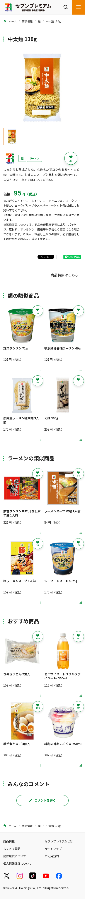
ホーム (12, 21)
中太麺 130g (53, 21)
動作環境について (14, 856)
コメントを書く (45, 800)
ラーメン (34, 158)
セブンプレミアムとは (59, 841)
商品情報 (27, 21)
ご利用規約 (52, 856)
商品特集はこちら (64, 274)
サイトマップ (53, 849)
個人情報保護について (17, 863)
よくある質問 (11, 849)
